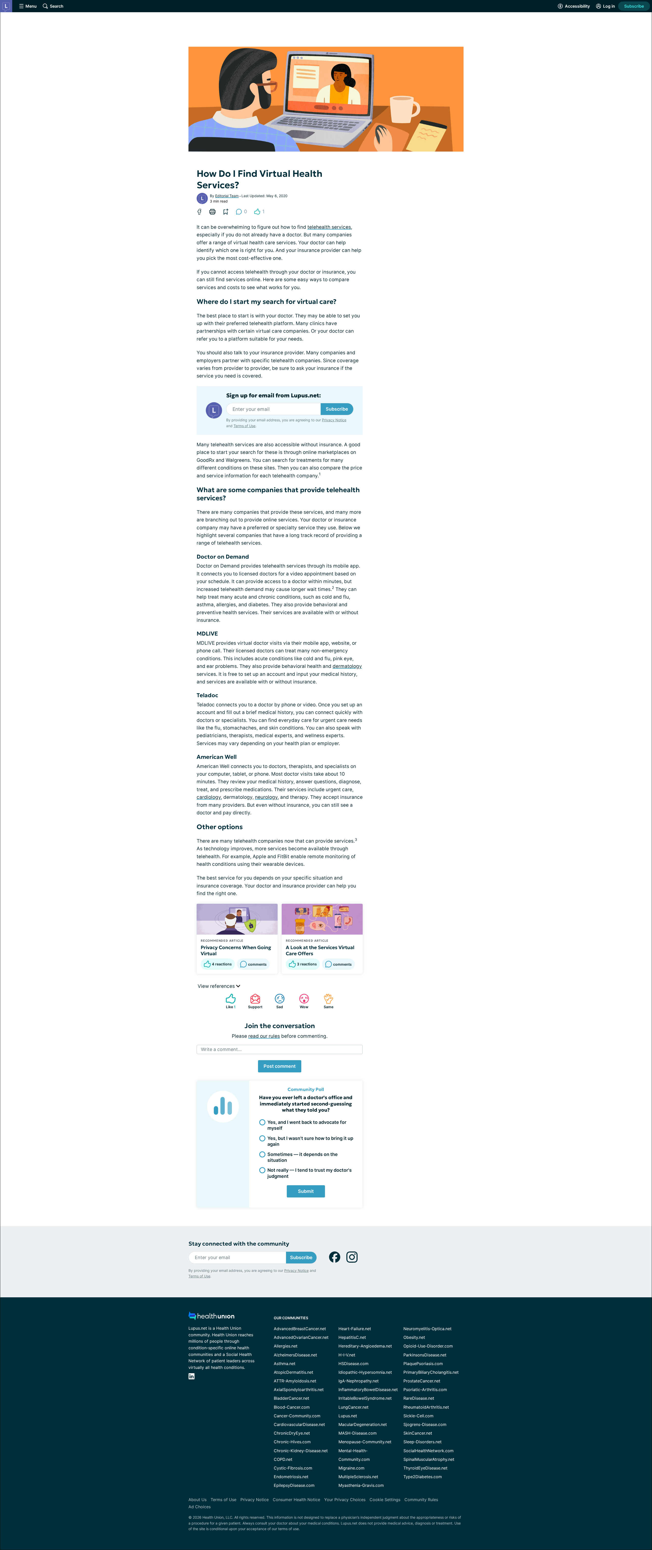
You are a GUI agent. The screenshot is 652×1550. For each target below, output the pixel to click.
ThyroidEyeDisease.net (425, 1468)
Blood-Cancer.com (292, 1407)
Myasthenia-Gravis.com (361, 1485)
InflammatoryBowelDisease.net (368, 1389)
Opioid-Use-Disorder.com (428, 1346)
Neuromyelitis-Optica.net (427, 1328)
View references (217, 986)
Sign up (622, 1510)
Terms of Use (244, 426)
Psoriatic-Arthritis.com (425, 1389)
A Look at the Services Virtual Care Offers (320, 950)
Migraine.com (351, 1468)
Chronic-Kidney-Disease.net (301, 1450)
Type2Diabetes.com (422, 1476)
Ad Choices (199, 1506)
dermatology (347, 666)
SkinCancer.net (417, 1433)
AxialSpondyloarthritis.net (299, 1389)
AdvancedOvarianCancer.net (301, 1337)
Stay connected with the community (238, 1243)
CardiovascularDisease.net (299, 1424)
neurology (266, 797)
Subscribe (634, 6)
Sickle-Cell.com (418, 1415)
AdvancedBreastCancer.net (300, 1328)
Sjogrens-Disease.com (424, 1424)
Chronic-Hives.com (292, 1441)
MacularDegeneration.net (362, 1424)
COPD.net (283, 1459)
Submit (306, 1191)
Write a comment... (221, 1049)
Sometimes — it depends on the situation (302, 1157)
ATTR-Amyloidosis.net (295, 1380)
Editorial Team (227, 196)
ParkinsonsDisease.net (424, 1354)
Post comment (280, 1066)
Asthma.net (284, 1363)
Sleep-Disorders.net (422, 1441)
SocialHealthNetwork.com (428, 1450)
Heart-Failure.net (354, 1328)
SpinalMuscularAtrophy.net (428, 1459)
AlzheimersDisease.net (295, 1354)
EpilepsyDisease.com (294, 1485)
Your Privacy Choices (344, 1499)
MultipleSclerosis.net (358, 1476)
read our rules (264, 1036)
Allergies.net (285, 1346)
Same (325, 1001)
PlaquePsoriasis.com (423, 1363)
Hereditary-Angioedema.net (365, 1346)
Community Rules (421, 1499)
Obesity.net (414, 1337)
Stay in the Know (516, 1487)
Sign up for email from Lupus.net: (273, 395)
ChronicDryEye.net (292, 1433)
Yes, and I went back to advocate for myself (306, 1125)
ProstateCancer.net (421, 1380)
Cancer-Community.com (297, 1415)
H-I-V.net (346, 1354)
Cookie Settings (385, 1499)
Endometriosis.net (291, 1476)
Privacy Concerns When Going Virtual (236, 950)
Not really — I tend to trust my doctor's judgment (309, 1173)
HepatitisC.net (352, 1337)
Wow (301, 1001)
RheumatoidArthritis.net (426, 1407)
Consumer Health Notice (296, 1499)
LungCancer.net (353, 1407)
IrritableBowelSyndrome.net (365, 1398)
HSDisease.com (353, 1363)
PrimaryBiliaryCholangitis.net (431, 1372)
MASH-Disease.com (357, 1433)
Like (228, 1001)
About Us (197, 1499)
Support (253, 1001)
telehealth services (329, 227)
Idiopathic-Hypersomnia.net (365, 1372)
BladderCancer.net (291, 1398)
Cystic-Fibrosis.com (293, 1468)
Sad (276, 1001)
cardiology (209, 797)
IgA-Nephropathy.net (358, 1380)
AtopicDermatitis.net (293, 1372)
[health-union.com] (211, 1317)
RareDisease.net (418, 1398)
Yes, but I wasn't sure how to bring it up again (310, 1141)
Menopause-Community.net (364, 1441)
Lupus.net (347, 1415)
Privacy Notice (601, 1524)
